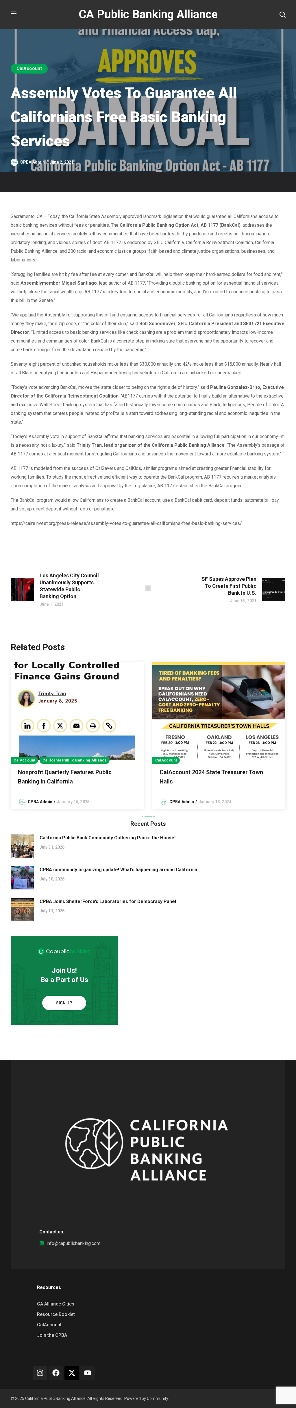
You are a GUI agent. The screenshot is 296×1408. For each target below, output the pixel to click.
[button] (282, 14)
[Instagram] (40, 1373)
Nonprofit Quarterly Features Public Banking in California (65, 777)
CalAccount (29, 68)
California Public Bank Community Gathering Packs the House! (107, 838)
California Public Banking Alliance (74, 760)
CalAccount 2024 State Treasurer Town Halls (211, 777)
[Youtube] (87, 1373)
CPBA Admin (32, 162)
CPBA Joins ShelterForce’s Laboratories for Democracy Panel (108, 901)
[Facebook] (56, 1373)
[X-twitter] (71, 1373)
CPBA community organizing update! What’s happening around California (118, 869)
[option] (77, 735)
